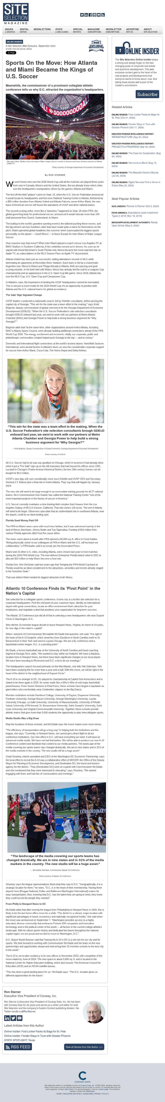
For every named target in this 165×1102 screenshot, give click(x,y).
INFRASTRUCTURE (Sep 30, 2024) (133, 136)
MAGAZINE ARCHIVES (72, 1094)
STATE (61, 30)
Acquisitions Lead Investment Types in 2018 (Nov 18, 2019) (135, 214)
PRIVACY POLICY (101, 1094)
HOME (59, 1094)
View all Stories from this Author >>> (84, 1047)
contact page (103, 1089)
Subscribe (147, 94)
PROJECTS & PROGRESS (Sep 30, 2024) (133, 145)
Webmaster (90, 1091)
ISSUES (10, 30)
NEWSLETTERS (42, 29)
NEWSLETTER (113, 30)
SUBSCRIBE (88, 1094)
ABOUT (150, 30)
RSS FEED (20, 1046)
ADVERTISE (132, 30)
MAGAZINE (94, 30)
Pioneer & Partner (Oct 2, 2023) (135, 206)
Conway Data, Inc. (87, 1085)
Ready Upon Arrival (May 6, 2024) (135, 224)
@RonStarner (28, 1011)
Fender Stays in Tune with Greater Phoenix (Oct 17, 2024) (133, 125)
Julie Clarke (69, 1089)
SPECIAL (78, 30)
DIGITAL (24, 30)
